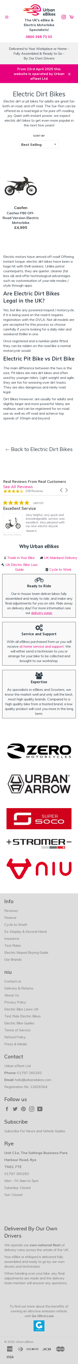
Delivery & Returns (18, 988)
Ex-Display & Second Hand (25, 931)
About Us (11, 995)
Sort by (39, 135)
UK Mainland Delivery (60, 557)
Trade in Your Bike (21, 557)
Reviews (11, 910)
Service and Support (39, 633)
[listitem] (35, 521)
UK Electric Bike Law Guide (21, 567)
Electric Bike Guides (19, 1023)
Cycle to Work (60, 569)
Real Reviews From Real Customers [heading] (34, 481)
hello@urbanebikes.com (33, 1080)
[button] (61, 490)
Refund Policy (15, 1037)
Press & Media (15, 1044)
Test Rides (12, 945)
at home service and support (42, 646)
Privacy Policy (15, 1002)
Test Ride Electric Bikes (22, 1016)
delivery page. (42, 613)
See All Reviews (18, 486)
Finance (10, 917)
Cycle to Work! (15, 924)
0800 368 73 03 (39, 36)
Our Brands (13, 959)
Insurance (11, 938)
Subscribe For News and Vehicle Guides (34, 1131)
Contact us (12, 981)
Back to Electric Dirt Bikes (41, 449)
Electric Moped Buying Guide (26, 952)
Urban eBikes (25, 1342)
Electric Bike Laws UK (21, 1009)
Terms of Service (17, 1030)
